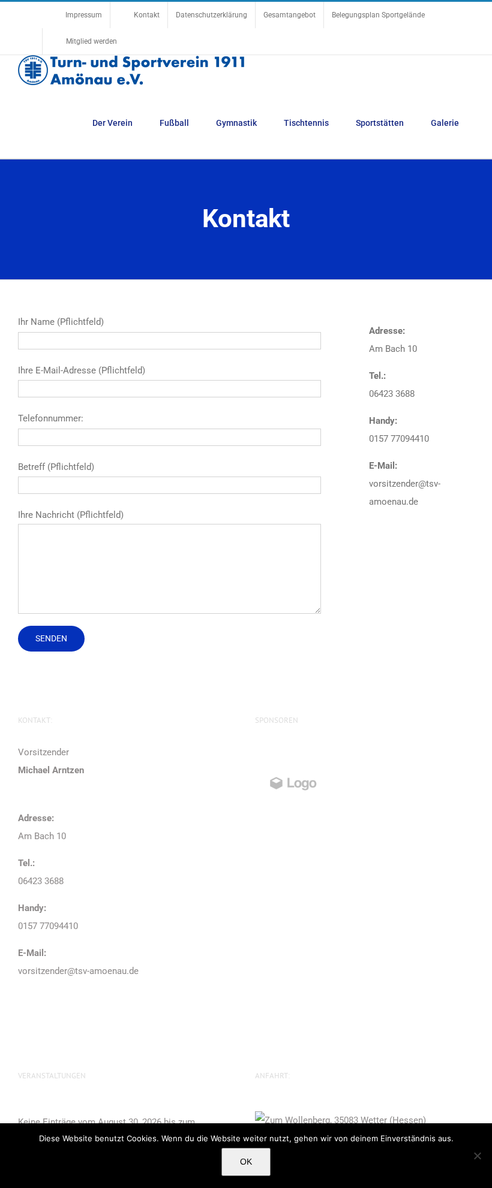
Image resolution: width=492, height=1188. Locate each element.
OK (246, 1161)
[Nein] (477, 1156)
